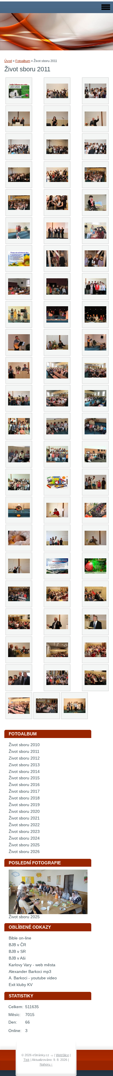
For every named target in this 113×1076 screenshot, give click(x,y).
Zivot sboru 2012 (24, 758)
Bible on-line (20, 938)
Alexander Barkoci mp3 (30, 971)
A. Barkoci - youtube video (33, 978)
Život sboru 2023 (24, 831)
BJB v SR (17, 951)
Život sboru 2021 (24, 818)
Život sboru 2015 (24, 778)
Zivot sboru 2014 (24, 771)
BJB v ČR (17, 945)
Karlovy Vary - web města (32, 965)
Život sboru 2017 (24, 791)
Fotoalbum (22, 61)
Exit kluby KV (20, 985)
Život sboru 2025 (24, 845)
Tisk (26, 1059)
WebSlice (62, 1055)
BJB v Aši (17, 958)
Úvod (8, 61)
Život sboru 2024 (24, 838)
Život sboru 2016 (24, 785)
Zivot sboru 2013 (24, 765)
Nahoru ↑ (46, 1064)
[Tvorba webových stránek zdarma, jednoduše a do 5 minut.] (52, 1055)
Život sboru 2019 (24, 805)
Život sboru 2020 (24, 811)
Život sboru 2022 (24, 825)
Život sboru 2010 (24, 745)
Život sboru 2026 (24, 852)
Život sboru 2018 (24, 798)
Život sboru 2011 (24, 751)
